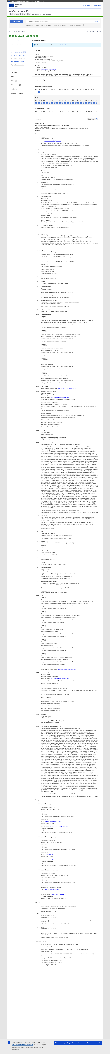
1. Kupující (14, 72)
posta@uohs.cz (49, 854)
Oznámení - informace (17, 93)
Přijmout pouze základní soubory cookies (89, 1043)
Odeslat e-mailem (19, 61)
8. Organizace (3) (16, 85)
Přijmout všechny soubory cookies (65, 1043)
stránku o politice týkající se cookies (22, 1044)
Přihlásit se (88, 5)
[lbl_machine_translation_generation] (50, 108)
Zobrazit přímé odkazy (20, 55)
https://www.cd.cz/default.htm (59, 894)
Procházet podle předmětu (75, 25)
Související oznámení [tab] (15, 44)
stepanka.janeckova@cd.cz (52, 889)
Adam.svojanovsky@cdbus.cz (48, 69)
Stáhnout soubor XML (20, 52)
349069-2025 (63, 44)
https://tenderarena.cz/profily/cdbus (67, 388)
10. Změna (14, 89)
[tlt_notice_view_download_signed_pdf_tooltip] (39, 92)
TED (10, 31)
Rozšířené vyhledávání (46, 25)
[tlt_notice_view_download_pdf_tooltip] (36, 102)
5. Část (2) (14, 81)
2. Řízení (13, 77)
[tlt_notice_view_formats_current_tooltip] (97, 119)
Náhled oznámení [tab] (14, 41)
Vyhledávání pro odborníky (60, 25)
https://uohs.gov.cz (56, 859)
